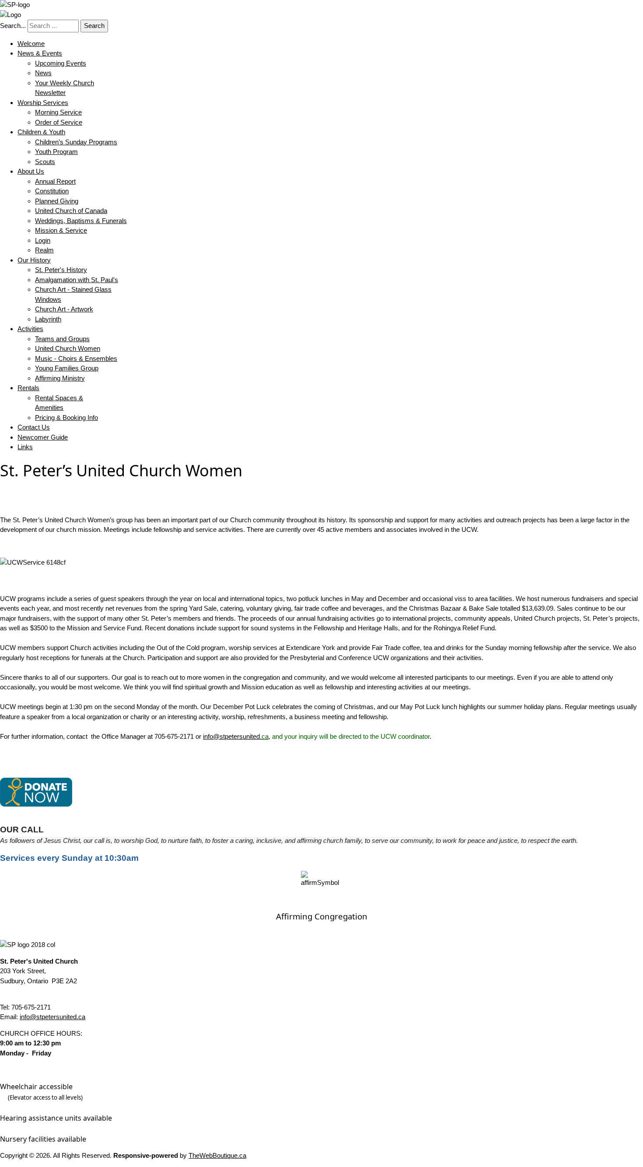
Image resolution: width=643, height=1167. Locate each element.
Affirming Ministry (60, 378)
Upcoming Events (60, 63)
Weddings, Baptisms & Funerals (81, 220)
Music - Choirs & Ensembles (76, 358)
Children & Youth (41, 132)
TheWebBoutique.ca (217, 1155)
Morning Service (58, 112)
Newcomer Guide (42, 437)
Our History (34, 260)
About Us (30, 171)
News (43, 73)
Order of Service (58, 122)
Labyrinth (48, 319)
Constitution (52, 191)
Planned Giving (56, 201)
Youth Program (56, 151)
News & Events (39, 53)
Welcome (31, 43)
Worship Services (42, 102)
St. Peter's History (61, 269)
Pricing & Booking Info (66, 417)
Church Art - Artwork (64, 309)
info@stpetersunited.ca (52, 1016)
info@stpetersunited (236, 736)
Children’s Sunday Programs (76, 142)
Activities (30, 328)
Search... (13, 25)
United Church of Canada (71, 210)
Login (42, 240)
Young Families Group (66, 368)
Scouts (45, 161)
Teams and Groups (62, 338)
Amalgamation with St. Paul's (76, 279)
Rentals (28, 387)
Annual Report (55, 181)
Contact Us (33, 427)
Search (94, 25)
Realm (44, 250)
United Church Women (67, 348)
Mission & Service (61, 230)
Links (25, 447)
